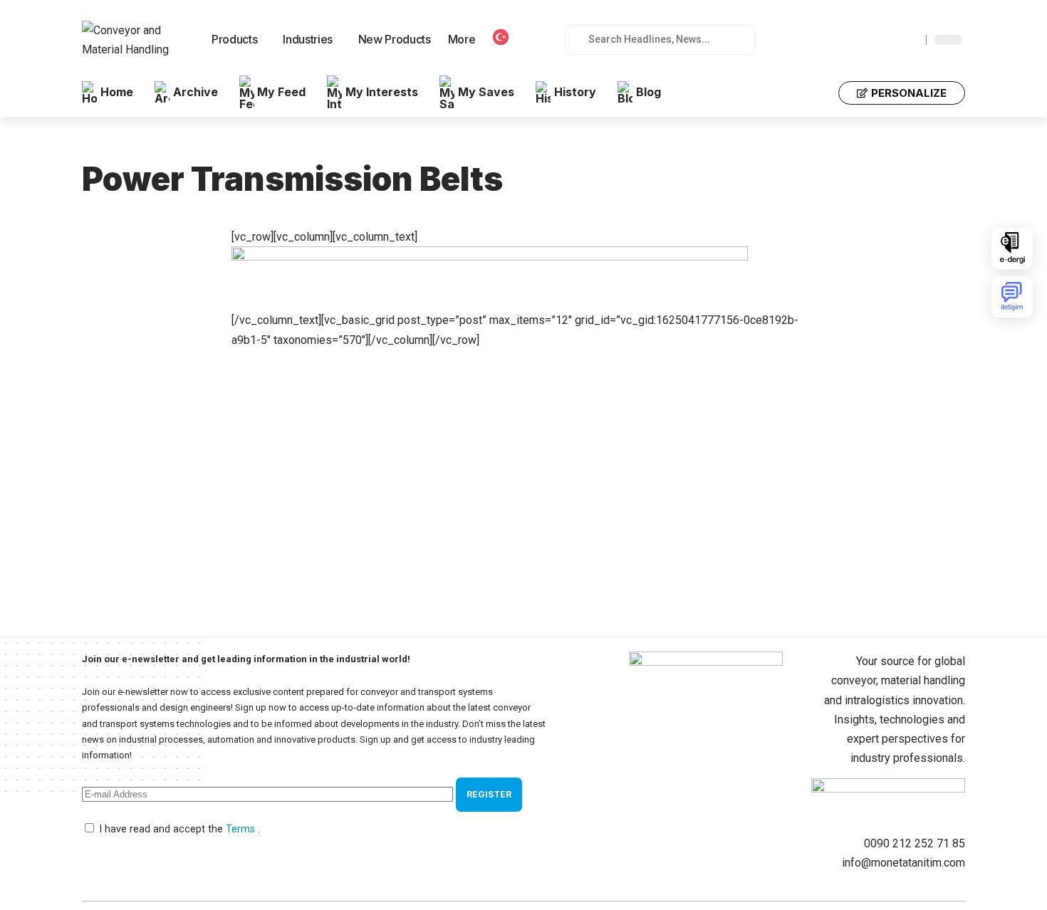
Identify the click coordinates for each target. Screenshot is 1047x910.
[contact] (1012, 297)
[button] (818, 92)
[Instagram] (895, 39)
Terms (242, 829)
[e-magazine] (1012, 248)
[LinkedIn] (911, 39)
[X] (864, 39)
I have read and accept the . (179, 829)
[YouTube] (879, 39)
